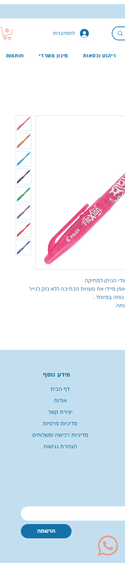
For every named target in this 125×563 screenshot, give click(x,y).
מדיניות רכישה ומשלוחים (60, 435)
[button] (7, 33)
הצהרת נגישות (60, 446)
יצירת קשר (60, 412)
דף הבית (60, 389)
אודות (60, 400)
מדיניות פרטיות (60, 423)
